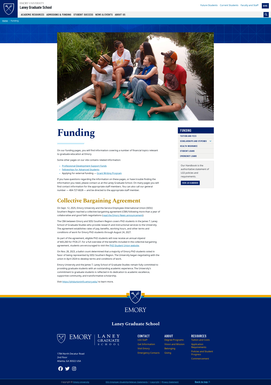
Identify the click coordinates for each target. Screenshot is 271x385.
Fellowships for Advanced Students (80, 169)
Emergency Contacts (149, 353)
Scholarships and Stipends (193, 141)
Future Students (209, 5)
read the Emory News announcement (123, 215)
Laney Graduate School (36, 7)
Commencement (200, 358)
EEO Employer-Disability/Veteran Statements (127, 382)
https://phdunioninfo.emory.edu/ (80, 281)
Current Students (229, 5)
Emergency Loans (188, 156)
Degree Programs (174, 340)
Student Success (83, 14)
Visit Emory (144, 348)
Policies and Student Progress (202, 353)
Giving (167, 353)
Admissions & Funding (58, 14)
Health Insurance (189, 146)
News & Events (104, 14)
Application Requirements (198, 346)
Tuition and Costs (200, 340)
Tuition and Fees (188, 136)
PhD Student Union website (124, 245)
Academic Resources (32, 14)
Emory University (81, 382)
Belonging (169, 348)
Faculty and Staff (249, 5)
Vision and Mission (174, 344)
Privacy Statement (170, 382)
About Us (120, 14)
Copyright (154, 382)
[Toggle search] (266, 14)
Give (265, 5)
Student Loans (187, 151)
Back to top (201, 382)
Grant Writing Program (109, 173)
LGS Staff (142, 340)
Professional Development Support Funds (84, 166)
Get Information (146, 344)
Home (5, 20)
